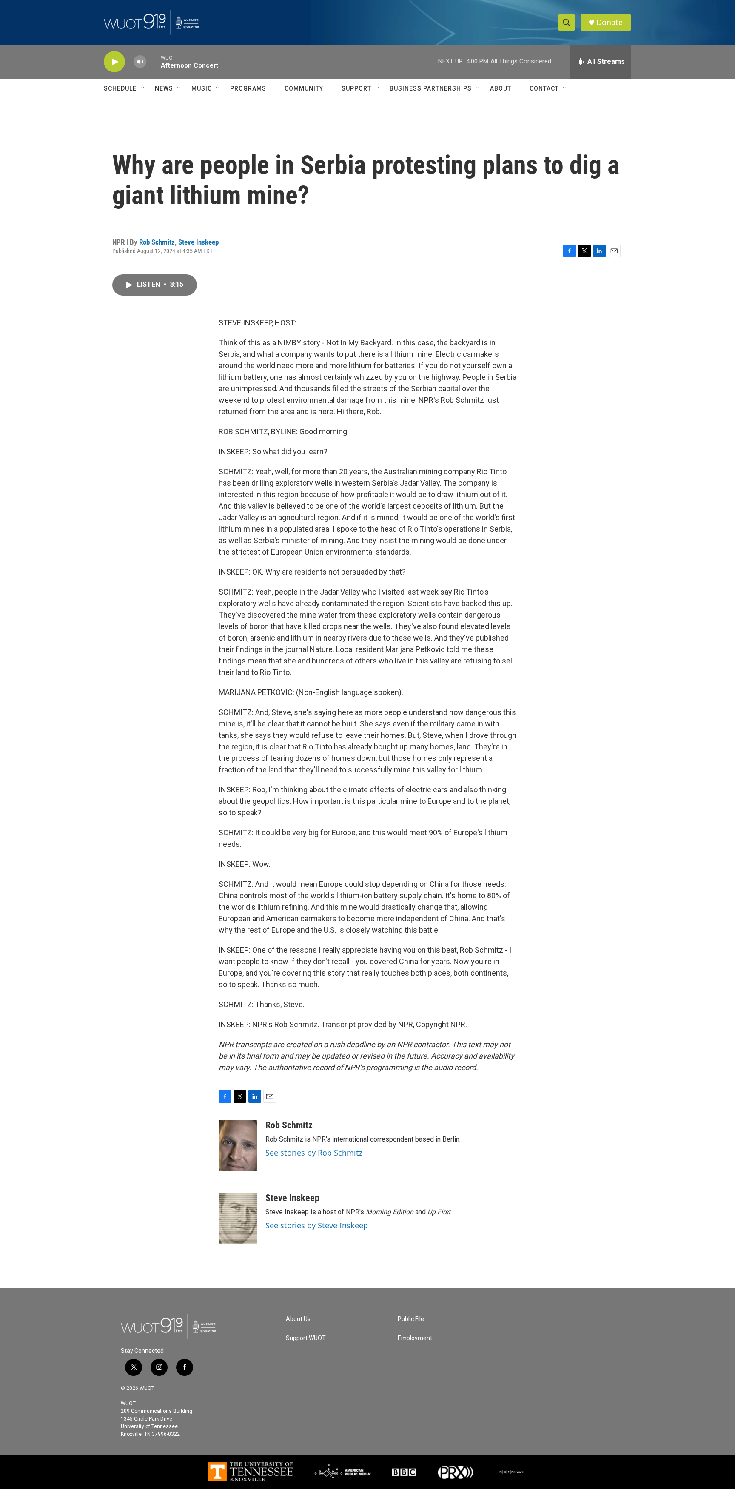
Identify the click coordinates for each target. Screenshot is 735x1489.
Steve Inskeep (198, 242)
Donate (609, 22)
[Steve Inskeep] (238, 1218)
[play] (114, 62)
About (500, 88)
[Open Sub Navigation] (143, 88)
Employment (415, 1338)
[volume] (140, 61)
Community (304, 88)
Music (201, 88)
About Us (298, 1319)
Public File (411, 1319)
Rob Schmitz (157, 242)
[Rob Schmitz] (238, 1145)
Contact (544, 88)
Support (356, 88)
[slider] (153, 61)
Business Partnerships (431, 88)
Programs (248, 88)
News (164, 88)
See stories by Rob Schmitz (313, 1152)
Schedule (120, 88)
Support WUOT (306, 1338)
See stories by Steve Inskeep (316, 1225)
